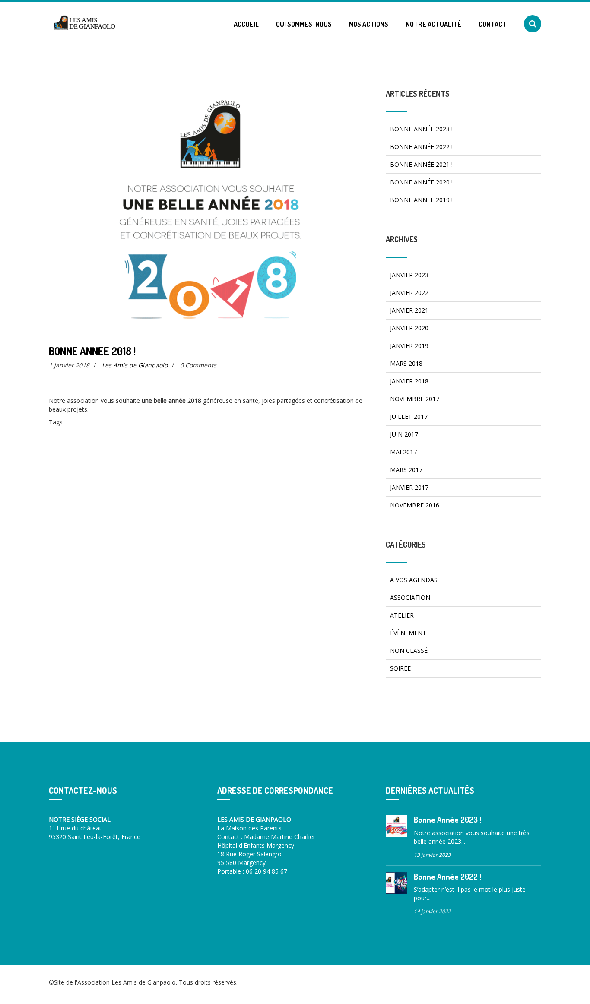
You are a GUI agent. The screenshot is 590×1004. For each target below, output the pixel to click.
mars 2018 (406, 363)
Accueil (246, 24)
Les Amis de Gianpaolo (135, 365)
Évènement (408, 633)
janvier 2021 (409, 310)
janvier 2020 (409, 328)
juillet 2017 (409, 416)
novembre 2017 (414, 399)
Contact (493, 24)
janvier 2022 (409, 292)
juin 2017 (404, 434)
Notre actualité (433, 24)
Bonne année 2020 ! (421, 182)
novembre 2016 (414, 505)
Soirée (400, 668)
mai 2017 (403, 452)
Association (410, 597)
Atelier (402, 615)
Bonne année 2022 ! (421, 147)
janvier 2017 (409, 487)
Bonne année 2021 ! (421, 164)
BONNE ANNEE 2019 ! (421, 200)
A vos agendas (414, 580)
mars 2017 (406, 470)
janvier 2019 (409, 346)
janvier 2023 (409, 275)
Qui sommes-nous (304, 24)
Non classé (409, 650)
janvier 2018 (409, 381)
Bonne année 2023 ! (421, 129)
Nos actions (368, 24)
